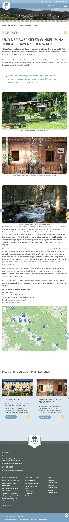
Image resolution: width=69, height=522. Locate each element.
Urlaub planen (32, 477)
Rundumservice (9, 477)
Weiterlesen (10, 417)
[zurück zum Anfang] (66, 515)
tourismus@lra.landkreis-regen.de (15, 470)
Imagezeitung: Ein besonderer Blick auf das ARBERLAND (11, 497)
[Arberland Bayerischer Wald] (6, 5)
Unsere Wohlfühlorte (25, 25)
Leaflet (58, 350)
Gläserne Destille (11, 269)
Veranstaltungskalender (32, 483)
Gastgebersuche (30, 480)
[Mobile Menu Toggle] (65, 6)
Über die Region (12, 25)
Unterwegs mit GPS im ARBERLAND (32, 487)
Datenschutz (21, 516)
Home (4, 25)
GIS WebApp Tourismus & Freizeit (32, 495)
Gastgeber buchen (43, 2)
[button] (24, 316)
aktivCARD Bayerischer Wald (11, 480)
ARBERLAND (53, 482)
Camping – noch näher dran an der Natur (11, 502)
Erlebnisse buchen (31, 491)
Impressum (13, 516)
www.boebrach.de (14, 303)
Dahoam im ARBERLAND (10, 493)
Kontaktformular (7, 506)
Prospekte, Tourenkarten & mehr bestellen (10, 489)
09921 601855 (8, 466)
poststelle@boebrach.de (15, 300)
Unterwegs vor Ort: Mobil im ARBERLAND (10, 484)
